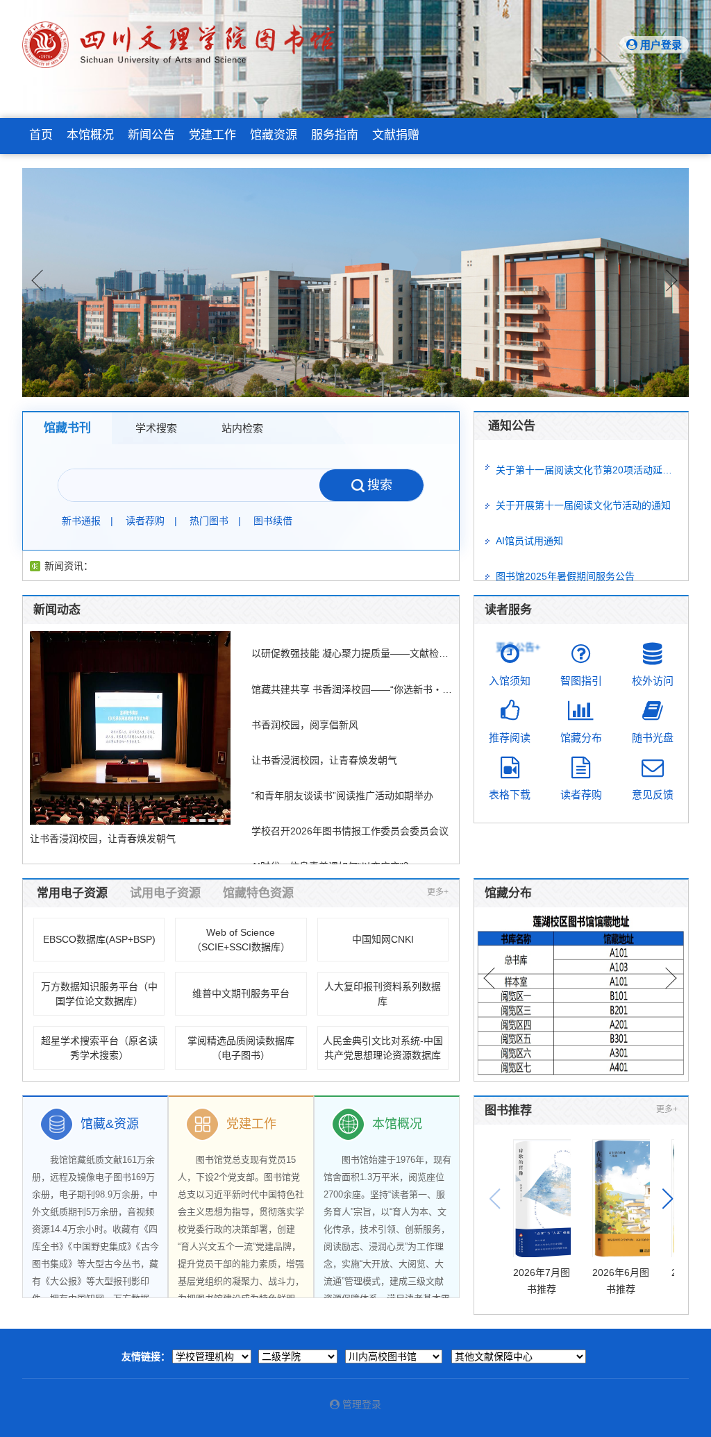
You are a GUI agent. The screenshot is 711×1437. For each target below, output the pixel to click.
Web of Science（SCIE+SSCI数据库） (241, 939)
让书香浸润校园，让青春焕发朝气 (324, 760)
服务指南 (334, 135)
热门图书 (209, 520)
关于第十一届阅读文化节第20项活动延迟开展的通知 (587, 470)
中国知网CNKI (383, 939)
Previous (36, 283)
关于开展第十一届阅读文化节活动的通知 (583, 505)
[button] (668, 1198)
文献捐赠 (395, 135)
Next (674, 283)
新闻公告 (151, 135)
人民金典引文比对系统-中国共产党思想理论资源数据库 (383, 1048)
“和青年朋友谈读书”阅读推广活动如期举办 (342, 795)
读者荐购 (145, 520)
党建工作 (212, 135)
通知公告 (511, 425)
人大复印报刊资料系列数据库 (382, 994)
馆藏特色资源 (258, 893)
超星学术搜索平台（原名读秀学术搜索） (99, 1048)
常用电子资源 (72, 893)
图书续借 (272, 520)
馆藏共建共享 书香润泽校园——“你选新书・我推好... (351, 689)
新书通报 (81, 520)
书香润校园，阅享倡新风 (304, 724)
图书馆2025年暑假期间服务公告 (565, 576)
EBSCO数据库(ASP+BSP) (99, 939)
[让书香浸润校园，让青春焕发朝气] (130, 728)
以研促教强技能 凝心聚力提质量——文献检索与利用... (351, 653)
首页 (41, 135)
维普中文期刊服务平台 (241, 993)
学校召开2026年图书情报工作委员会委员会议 (350, 831)
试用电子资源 (165, 893)
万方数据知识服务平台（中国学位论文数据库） (99, 994)
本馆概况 (90, 135)
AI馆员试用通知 (529, 540)
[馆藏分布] (581, 994)
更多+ (438, 892)
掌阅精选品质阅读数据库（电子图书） (240, 1048)
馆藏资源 (273, 135)
